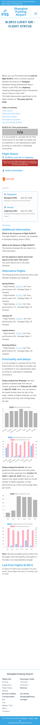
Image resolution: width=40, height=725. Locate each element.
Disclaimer (24, 718)
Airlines (5, 691)
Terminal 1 (24, 682)
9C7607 (19, 304)
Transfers (6, 711)
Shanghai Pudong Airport (21, 11)
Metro (4, 708)
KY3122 (19, 348)
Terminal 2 (24, 685)
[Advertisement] (20, 52)
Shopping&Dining (27, 696)
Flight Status (7, 110)
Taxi (3, 702)
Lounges (23, 699)
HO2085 (19, 319)
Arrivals (5, 682)
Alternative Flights (9, 116)
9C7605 (19, 295)
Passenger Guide (27, 679)
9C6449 (19, 286)
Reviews (23, 688)
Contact (30, 718)
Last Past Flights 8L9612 (12, 122)
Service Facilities (9, 694)
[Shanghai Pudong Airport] (5, 12)
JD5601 (19, 333)
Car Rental (24, 694)
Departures (6, 685)
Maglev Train (7, 705)
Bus (3, 699)
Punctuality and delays (11, 119)
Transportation (8, 696)
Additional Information (11, 113)
